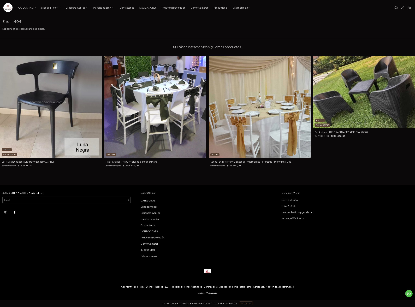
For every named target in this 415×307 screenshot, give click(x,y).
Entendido (246, 303)
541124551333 (290, 199)
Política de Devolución (173, 7)
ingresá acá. (259, 287)
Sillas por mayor (240, 7)
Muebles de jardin (102, 7)
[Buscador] (396, 7)
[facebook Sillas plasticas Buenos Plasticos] (15, 211)
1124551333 (288, 206)
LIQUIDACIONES (148, 7)
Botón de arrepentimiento (280, 287)
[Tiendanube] (207, 293)
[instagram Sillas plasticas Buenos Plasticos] (5, 211)
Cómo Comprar (199, 7)
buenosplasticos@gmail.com (297, 212)
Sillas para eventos (76, 7)
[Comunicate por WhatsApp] (409, 293)
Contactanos (127, 7)
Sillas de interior (49, 7)
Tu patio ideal (220, 7)
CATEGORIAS (25, 7)
